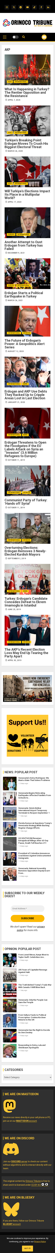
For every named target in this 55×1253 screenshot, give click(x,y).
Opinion (26, 333)
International (21, 81)
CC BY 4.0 (36, 1185)
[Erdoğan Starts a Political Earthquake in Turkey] (27, 273)
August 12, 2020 (16, 351)
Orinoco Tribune (33, 1181)
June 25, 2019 (14, 609)
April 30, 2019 (15, 660)
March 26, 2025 (15, 151)
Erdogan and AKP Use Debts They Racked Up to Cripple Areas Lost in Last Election (26, 394)
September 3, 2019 (17, 558)
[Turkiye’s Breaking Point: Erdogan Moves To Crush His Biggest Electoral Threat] (27, 121)
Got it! (27, 1248)
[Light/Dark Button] (16, 37)
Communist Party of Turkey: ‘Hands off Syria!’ (26, 501)
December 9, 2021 (16, 253)
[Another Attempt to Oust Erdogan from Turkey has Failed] (27, 222)
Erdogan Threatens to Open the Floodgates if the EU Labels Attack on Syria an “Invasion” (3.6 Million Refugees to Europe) (25, 449)
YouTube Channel (40, 37)
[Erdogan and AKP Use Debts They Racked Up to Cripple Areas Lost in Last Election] (27, 372)
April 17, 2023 (15, 202)
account (26, 1121)
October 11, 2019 (16, 460)
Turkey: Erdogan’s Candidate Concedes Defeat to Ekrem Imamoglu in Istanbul (26, 602)
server (19, 1161)
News (25, 384)
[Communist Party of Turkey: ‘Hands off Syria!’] (27, 480)
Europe (11, 234)
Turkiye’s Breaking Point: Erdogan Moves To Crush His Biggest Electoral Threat (26, 143)
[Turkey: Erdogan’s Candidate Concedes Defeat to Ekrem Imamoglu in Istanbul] (27, 579)
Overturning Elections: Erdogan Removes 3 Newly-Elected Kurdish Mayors (25, 551)
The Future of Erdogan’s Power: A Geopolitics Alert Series (25, 344)
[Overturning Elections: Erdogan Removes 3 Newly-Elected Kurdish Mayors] (27, 528)
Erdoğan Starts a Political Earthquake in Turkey (24, 294)
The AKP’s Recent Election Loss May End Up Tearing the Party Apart (26, 653)
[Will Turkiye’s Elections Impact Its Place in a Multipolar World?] (27, 171)
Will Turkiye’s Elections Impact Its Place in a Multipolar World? (27, 194)
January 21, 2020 (16, 402)
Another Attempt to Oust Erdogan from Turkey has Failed (24, 245)
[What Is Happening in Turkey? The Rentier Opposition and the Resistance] (27, 69)
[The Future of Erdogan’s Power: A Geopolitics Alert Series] (27, 321)
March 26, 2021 (15, 300)
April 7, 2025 (14, 100)
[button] (4, 38)
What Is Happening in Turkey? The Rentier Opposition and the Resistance (27, 92)
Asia (10, 81)
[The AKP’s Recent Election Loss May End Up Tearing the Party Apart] (27, 630)
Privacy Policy (40, 1241)
